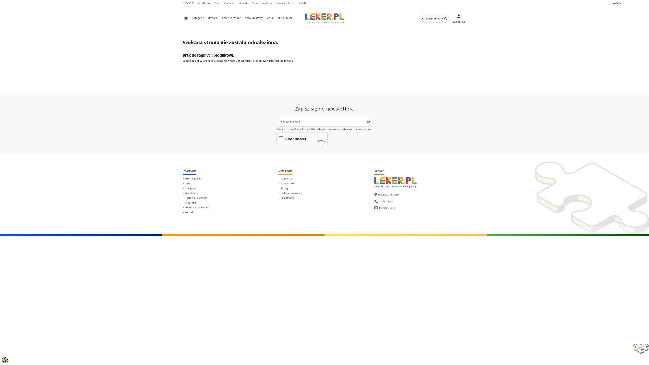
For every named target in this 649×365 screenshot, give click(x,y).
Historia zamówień (291, 193)
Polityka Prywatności (197, 207)
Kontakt (302, 3)
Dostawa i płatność (286, 3)
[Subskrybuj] (368, 121)
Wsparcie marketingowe (263, 3)
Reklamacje (287, 197)
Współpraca (229, 3)
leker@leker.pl (204, 3)
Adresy (284, 188)
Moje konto (287, 183)
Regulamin (191, 202)
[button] (198, 18)
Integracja (243, 3)
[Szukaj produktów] (445, 19)
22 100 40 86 (189, 3)
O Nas (218, 3)
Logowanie (287, 178)
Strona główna (193, 178)
